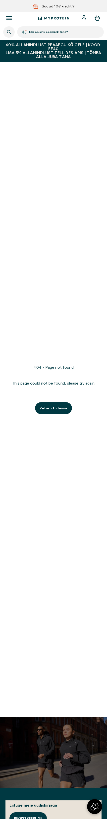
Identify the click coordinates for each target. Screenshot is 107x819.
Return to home (53, 408)
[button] (94, 806)
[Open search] (9, 32)
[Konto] (84, 18)
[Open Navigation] (9, 18)
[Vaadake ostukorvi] (97, 18)
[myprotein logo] (53, 18)
